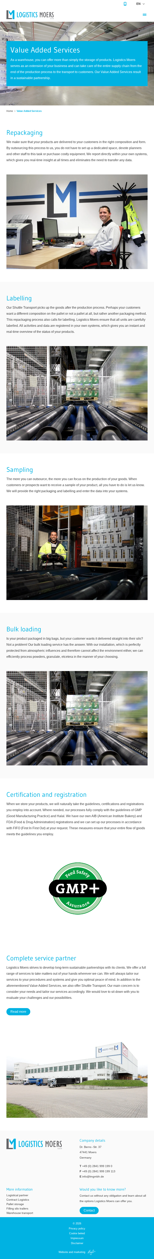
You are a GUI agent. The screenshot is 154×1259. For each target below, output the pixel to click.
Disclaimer (77, 1243)
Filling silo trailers (17, 1208)
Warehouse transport (19, 1213)
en (138, 3)
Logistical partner (17, 1195)
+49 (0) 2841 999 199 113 (98, 1171)
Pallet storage (15, 1204)
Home (9, 111)
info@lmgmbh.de (93, 1176)
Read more (18, 1011)
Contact (89, 1210)
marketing (79, 1252)
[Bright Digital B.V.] (91, 1252)
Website (63, 1252)
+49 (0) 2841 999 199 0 (97, 1166)
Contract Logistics (17, 1199)
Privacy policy (77, 1228)
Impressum (77, 1238)
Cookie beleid (77, 1233)
